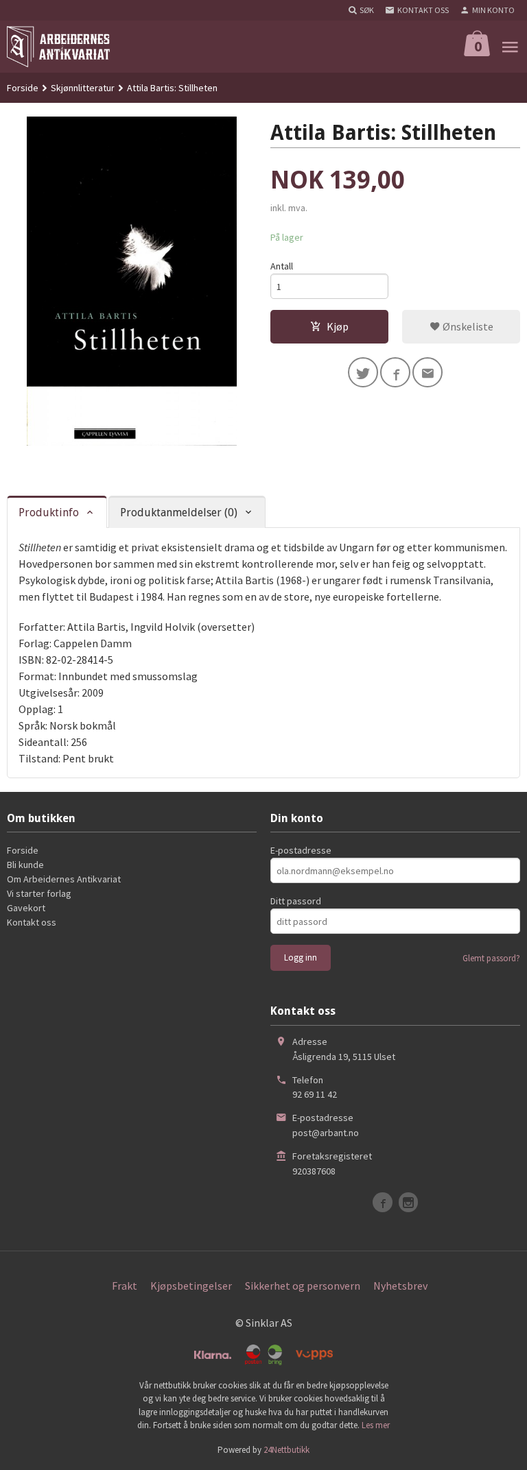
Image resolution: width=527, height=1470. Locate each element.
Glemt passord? (491, 958)
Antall (281, 266)
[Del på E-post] (427, 372)
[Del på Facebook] (395, 372)
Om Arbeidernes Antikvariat (64, 879)
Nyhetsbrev (400, 1285)
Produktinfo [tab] (49, 512)
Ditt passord (295, 901)
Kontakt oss (31, 922)
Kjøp (338, 326)
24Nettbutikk (286, 1450)
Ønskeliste (467, 326)
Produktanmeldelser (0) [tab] (178, 512)
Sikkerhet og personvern (302, 1285)
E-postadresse (300, 850)
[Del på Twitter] (363, 372)
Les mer (376, 1425)
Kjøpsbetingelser (191, 1285)
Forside (22, 88)
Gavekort (26, 908)
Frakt (124, 1285)
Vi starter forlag (39, 893)
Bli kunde (25, 864)
